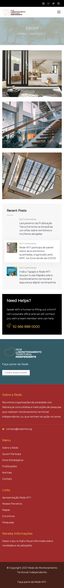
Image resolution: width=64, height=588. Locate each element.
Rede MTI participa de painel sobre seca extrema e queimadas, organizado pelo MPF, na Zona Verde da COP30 (37, 253)
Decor (16, 76)
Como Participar (16, 373)
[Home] (22, 353)
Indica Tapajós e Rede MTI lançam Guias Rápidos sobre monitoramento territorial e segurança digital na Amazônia (37, 277)
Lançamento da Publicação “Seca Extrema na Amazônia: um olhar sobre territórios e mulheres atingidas (36, 228)
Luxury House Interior (25, 83)
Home (22, 33)
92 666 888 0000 (26, 327)
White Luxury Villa (29, 137)
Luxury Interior (26, 188)
